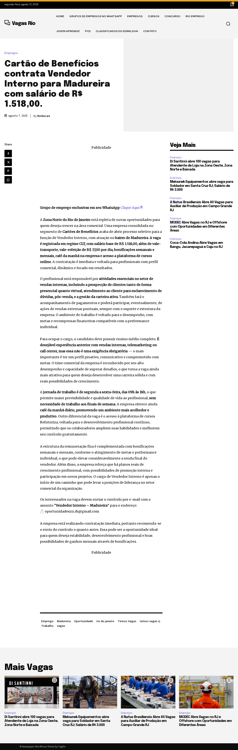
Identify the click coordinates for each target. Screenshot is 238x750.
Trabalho (47, 626)
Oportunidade (83, 621)
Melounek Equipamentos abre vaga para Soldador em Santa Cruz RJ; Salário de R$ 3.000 (201, 186)
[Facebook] (8, 153)
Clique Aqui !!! (131, 207)
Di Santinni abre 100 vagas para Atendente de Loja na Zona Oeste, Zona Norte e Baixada (201, 165)
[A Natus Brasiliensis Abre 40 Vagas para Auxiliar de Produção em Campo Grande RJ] (148, 692)
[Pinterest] (8, 171)
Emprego (47, 621)
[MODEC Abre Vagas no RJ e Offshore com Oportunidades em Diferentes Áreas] (206, 692)
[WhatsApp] (8, 179)
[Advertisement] (101, 177)
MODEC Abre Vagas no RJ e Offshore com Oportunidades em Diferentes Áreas (198, 226)
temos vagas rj (150, 621)
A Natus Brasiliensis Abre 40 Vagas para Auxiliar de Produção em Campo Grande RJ (201, 206)
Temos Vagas (127, 621)
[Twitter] (8, 162)
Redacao (43, 116)
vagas (61, 626)
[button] (228, 23)
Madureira (64, 621)
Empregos (11, 53)
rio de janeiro (105, 621)
